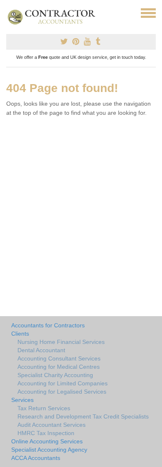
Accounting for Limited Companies (62, 383)
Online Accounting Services (47, 441)
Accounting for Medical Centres (58, 366)
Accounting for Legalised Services (61, 391)
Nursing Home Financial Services (61, 342)
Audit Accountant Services (51, 424)
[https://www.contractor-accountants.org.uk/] (55, 16)
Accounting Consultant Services (59, 358)
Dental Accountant (41, 350)
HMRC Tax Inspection (45, 433)
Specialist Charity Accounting (55, 375)
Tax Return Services (43, 408)
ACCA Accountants (35, 458)
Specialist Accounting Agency (49, 449)
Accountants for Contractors (48, 325)
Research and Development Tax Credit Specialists (83, 416)
